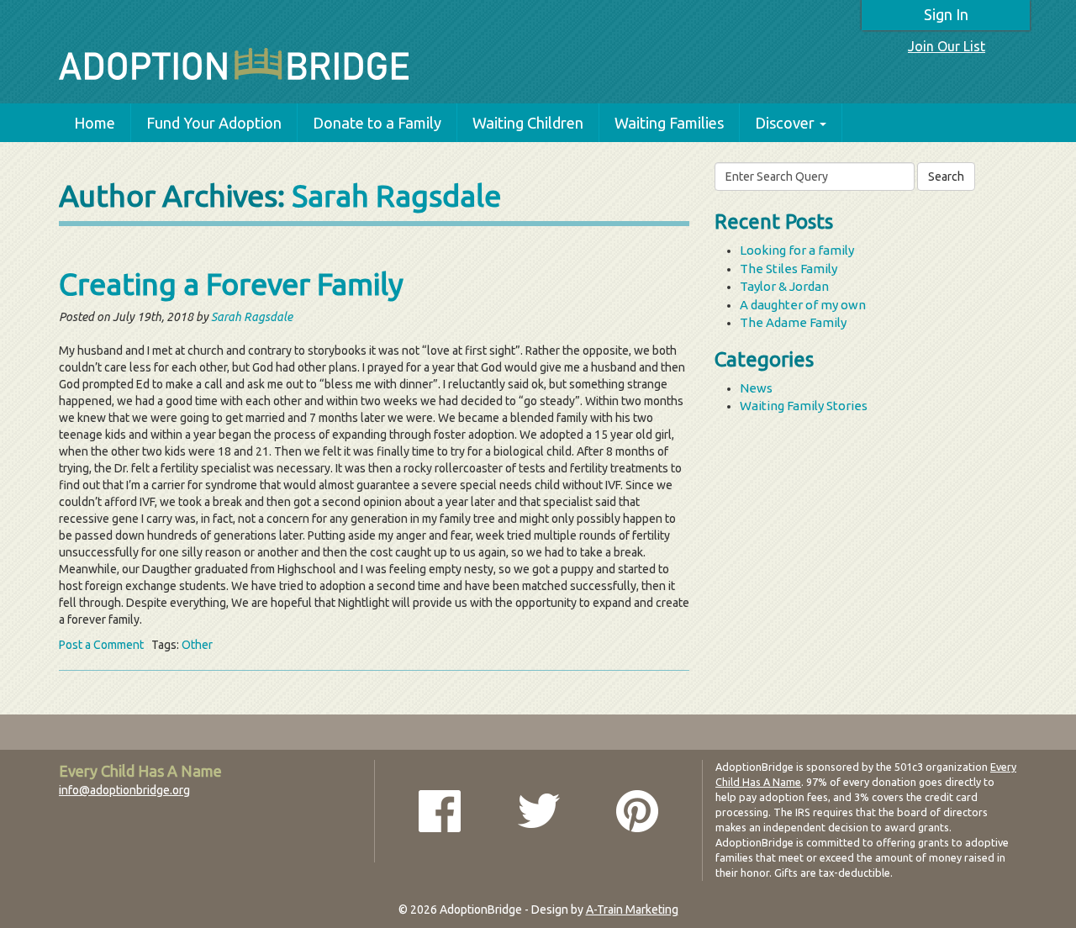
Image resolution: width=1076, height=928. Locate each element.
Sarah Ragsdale (396, 195)
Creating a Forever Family (231, 283)
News (756, 388)
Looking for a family (797, 250)
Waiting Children (527, 122)
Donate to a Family (377, 122)
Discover (785, 122)
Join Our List (946, 46)
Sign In (946, 14)
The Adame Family (793, 322)
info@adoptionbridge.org (124, 790)
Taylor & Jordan (784, 286)
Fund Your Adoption (214, 122)
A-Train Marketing (632, 909)
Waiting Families (669, 122)
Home (94, 122)
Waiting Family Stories (804, 405)
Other (197, 644)
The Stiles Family (788, 268)
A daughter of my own (803, 305)
